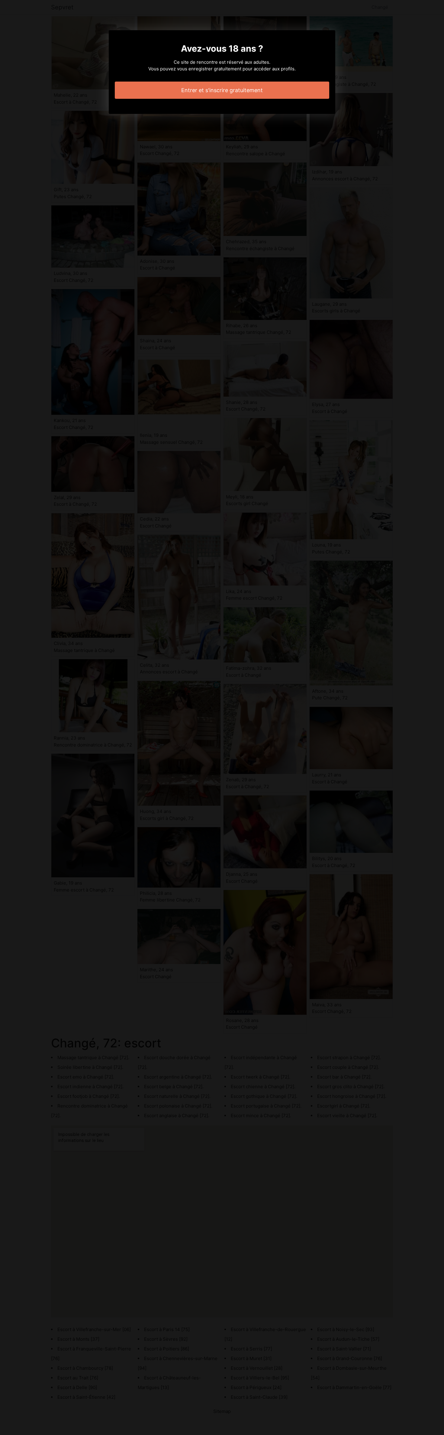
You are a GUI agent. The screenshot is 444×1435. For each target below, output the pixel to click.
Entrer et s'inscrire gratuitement (222, 90)
